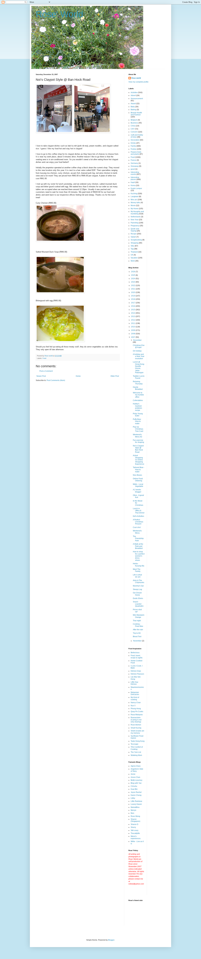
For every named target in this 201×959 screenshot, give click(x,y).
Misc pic (134, 200)
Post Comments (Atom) (56, 380)
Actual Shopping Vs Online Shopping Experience (138, 459)
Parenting (134, 223)
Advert (133, 95)
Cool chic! (137, 527)
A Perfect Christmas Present (138, 522)
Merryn (133, 810)
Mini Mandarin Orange (138, 616)
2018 (133, 299)
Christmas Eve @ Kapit (138, 346)
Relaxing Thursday (138, 383)
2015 (133, 310)
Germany (134, 163)
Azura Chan (135, 777)
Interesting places (135, 178)
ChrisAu (134, 786)
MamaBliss (135, 807)
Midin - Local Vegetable (138, 485)
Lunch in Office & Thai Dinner (138, 510)
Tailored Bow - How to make (138, 469)
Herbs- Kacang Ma (138, 565)
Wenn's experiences (136, 837)
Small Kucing (136, 728)
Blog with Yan (136, 783)
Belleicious (135, 653)
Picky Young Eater (138, 415)
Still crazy (134, 830)
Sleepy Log (137, 589)
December (137, 340)
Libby (133, 798)
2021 (133, 289)
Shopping (134, 243)
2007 (133, 337)
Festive (133, 149)
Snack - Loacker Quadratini (138, 604)
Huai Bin (134, 789)
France (133, 160)
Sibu (132, 246)
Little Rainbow (136, 801)
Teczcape (134, 744)
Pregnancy (135, 226)
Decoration (135, 140)
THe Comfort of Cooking (137, 748)
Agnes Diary (136, 766)
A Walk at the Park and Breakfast (138, 546)
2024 (133, 279)
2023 (133, 282)
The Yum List (136, 752)
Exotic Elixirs (138, 598)
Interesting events (135, 173)
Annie (133, 774)
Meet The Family (136, 570)
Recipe (133, 234)
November (137, 641)
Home (78, 376)
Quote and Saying (135, 230)
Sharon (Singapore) (135, 820)
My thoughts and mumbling (137, 213)
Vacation (134, 258)
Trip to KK (137, 633)
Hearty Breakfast (138, 388)
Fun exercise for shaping (138, 441)
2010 (133, 327)
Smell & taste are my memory (137, 732)
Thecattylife (135, 833)
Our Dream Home (137, 594)
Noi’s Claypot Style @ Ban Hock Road (138, 449)
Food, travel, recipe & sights (136, 657)
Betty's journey (136, 780)
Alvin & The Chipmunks (138, 581)
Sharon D (134, 824)
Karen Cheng (136, 795)
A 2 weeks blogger (137, 491)
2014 (133, 313)
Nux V (133, 706)
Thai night (137, 621)
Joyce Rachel (136, 792)
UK (132, 255)
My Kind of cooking (135, 698)
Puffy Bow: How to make (137, 421)
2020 (133, 292)
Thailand (134, 252)
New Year (134, 220)
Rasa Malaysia (137, 715)
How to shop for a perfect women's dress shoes (138, 556)
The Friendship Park (138, 538)
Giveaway (135, 166)
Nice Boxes (137, 475)
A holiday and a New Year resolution (138, 356)
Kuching (134, 194)
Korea (133, 185)
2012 (133, 320)
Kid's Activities (138, 516)
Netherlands (136, 217)
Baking (133, 110)
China (133, 126)
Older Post (115, 376)
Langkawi (134, 196)
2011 (133, 323)
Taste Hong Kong (137, 741)
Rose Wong (135, 816)
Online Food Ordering (138, 480)
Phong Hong (136, 709)
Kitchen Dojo (136, 671)
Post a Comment (46, 371)
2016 (133, 306)
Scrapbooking (136, 240)
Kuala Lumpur (136, 188)
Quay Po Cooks (137, 711)
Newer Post (41, 376)
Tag (132, 249)
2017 (133, 303)
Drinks (133, 143)
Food (44, 358)
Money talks (135, 203)
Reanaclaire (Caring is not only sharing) (136, 720)
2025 (133, 275)
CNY (132, 129)
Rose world (136, 78)
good (133, 169)
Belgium (134, 120)
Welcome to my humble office (138, 395)
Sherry (133, 827)
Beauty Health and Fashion (136, 114)
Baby (133, 107)
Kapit (133, 182)
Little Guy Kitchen (134, 683)
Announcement (137, 99)
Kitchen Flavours (137, 674)
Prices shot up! (137, 611)
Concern (134, 132)
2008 (133, 334)
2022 (133, 285)
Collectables (138, 400)
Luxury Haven (136, 804)
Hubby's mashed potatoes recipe (137, 407)
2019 (133, 296)
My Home (134, 209)
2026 (133, 272)
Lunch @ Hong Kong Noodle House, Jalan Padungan (138, 367)
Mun (132, 813)
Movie (133, 205)
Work (133, 261)
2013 (133, 316)
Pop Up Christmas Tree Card (138, 429)
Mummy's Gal (138, 586)
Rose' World (59, 14)
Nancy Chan (136, 702)
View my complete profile (138, 82)
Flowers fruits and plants (136, 153)
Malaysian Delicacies (135, 693)
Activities (134, 92)
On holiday (137, 351)
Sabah (133, 237)
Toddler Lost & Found (138, 377)
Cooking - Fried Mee (138, 625)
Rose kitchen (136, 725)
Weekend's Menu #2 (137, 436)
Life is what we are (137, 576)
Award (133, 104)
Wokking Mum (136, 755)
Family (133, 146)
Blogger (111, 940)
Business (134, 123)
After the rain (138, 630)
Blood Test (137, 637)
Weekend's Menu (137, 532)
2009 (133, 330)
